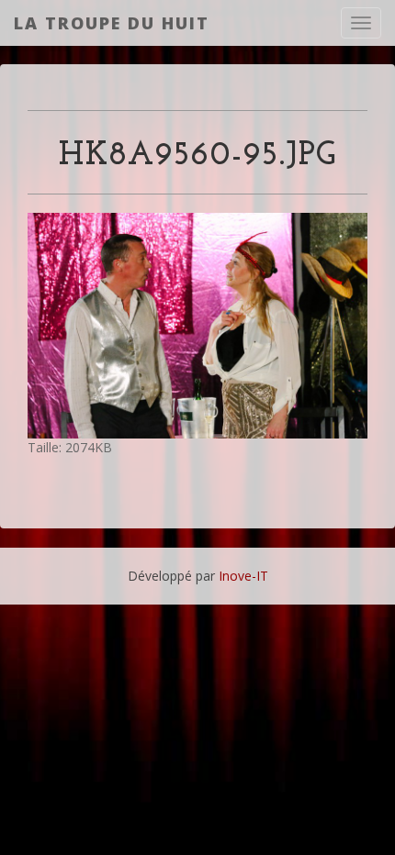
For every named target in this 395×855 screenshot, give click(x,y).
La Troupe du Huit (111, 23)
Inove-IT (243, 575)
